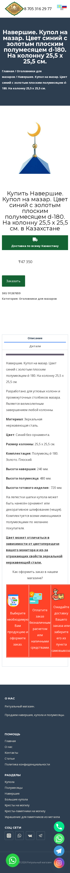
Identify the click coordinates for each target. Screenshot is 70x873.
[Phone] (59, 826)
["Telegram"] (40, 835)
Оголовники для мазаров (38, 298)
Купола (9, 782)
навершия (25, 715)
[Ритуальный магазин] (14, 8)
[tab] (35, 339)
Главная (8, 71)
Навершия (12, 793)
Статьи (10, 758)
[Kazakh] (59, 6)
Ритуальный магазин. (20, 706)
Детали (35, 346)
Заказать (13, 281)
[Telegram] (59, 851)
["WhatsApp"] (19, 835)
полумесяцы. (56, 715)
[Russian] (64, 6)
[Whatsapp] (59, 838)
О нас (8, 747)
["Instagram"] (9, 835)
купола (39, 715)
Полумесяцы (14, 788)
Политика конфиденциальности (27, 764)
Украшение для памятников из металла (32, 817)
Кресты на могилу (17, 805)
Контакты (11, 752)
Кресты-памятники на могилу (25, 811)
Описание (35, 338)
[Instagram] (59, 863)
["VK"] (30, 835)
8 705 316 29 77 (38, 8)
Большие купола (16, 799)
